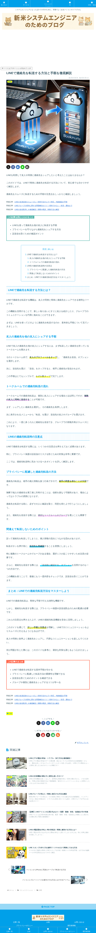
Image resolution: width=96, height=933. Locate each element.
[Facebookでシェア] (13, 167)
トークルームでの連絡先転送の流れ (44, 262)
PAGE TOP (49, 907)
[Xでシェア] (8, 167)
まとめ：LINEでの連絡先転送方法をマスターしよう (49, 277)
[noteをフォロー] (48, 735)
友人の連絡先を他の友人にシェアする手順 (47, 258)
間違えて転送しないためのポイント (44, 273)
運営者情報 (71, 925)
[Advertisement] (48, 48)
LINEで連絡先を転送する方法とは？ (42, 254)
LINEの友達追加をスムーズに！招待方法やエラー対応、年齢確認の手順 (41, 202)
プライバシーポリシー (24, 925)
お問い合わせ (79, 922)
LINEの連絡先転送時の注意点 (39, 266)
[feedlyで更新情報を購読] (53, 735)
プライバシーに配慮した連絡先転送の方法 (47, 269)
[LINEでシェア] (22, 167)
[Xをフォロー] (38, 735)
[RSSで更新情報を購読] (58, 735)
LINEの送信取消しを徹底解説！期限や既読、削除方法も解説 (37, 209)
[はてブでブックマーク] (18, 167)
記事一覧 (16, 922)
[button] (27, 167)
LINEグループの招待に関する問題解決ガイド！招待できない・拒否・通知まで (43, 206)
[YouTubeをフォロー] (43, 735)
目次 (44, 249)
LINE (10, 713)
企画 (48, 922)
